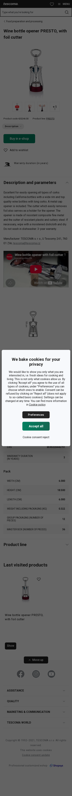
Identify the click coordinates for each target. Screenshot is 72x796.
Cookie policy (37, 404)
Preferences (36, 414)
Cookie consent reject (36, 437)
